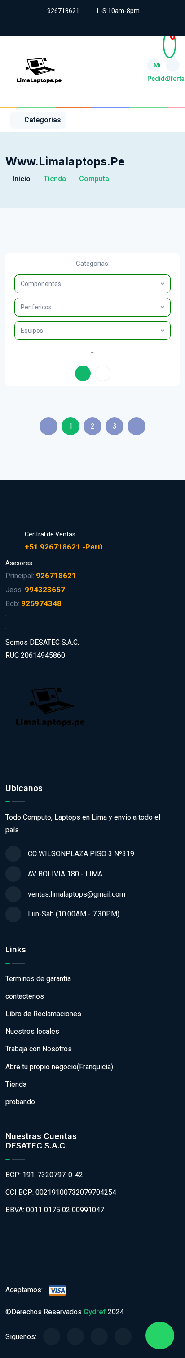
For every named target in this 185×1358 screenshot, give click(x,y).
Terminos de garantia (38, 978)
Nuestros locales (32, 1031)
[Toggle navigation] (175, 119)
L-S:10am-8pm (118, 10)
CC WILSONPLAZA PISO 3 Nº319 (81, 853)
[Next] (136, 426)
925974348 (41, 603)
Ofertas (173, 65)
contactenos (24, 996)
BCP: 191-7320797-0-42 (44, 1174)
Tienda (15, 1084)
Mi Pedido (154, 67)
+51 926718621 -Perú (63, 546)
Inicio (21, 178)
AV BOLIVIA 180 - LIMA (65, 874)
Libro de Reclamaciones (43, 1014)
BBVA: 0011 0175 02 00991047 (54, 1210)
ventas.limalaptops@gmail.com (76, 894)
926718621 (63, 10)
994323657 (45, 589)
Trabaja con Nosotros (38, 1049)
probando (20, 1102)
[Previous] (48, 426)
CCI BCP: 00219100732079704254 (60, 1192)
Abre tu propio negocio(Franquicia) (59, 1067)
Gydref (95, 1312)
